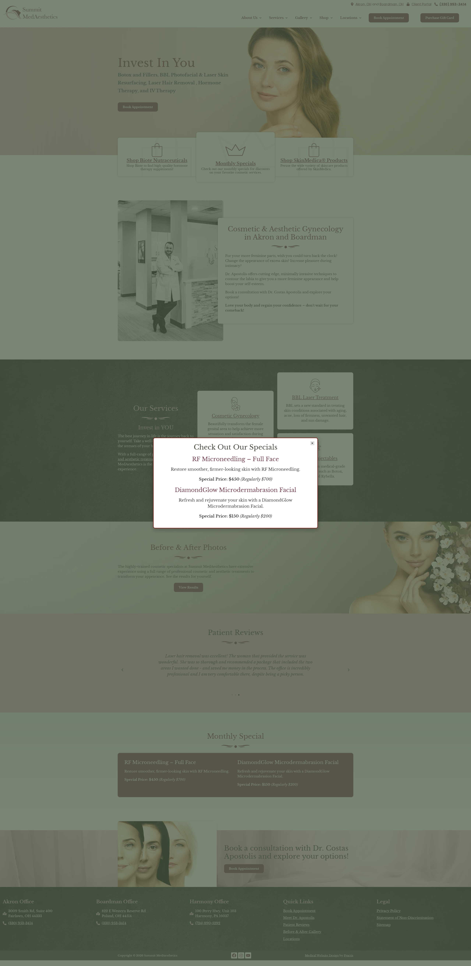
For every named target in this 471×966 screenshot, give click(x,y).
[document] (235, 483)
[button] (312, 443)
